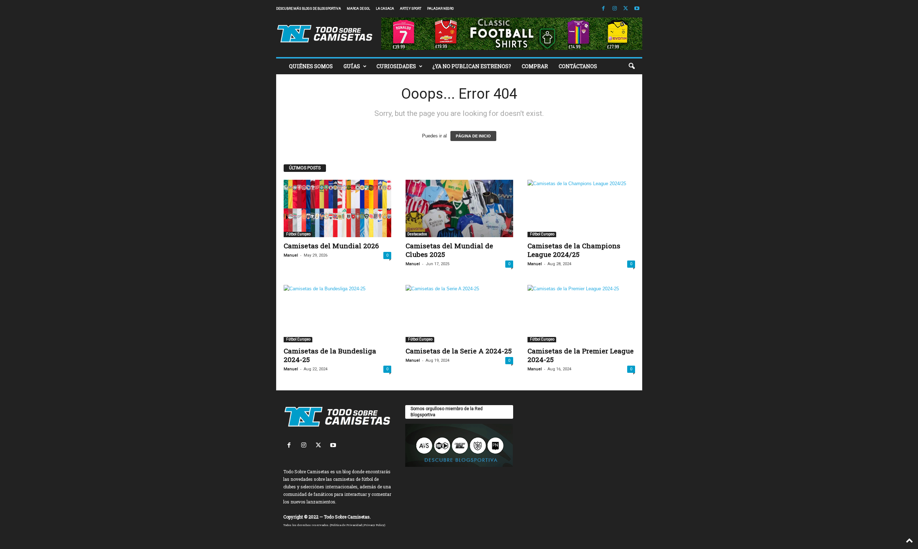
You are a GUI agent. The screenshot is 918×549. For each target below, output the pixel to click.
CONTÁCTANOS (578, 66)
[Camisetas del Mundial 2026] (337, 208)
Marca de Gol (358, 8)
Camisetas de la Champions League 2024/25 (573, 250)
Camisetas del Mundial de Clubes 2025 (449, 250)
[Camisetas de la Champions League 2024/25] (581, 208)
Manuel (291, 255)
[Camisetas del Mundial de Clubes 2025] (459, 208)
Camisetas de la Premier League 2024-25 (580, 355)
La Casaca (385, 8)
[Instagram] (614, 9)
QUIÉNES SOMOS (311, 66)
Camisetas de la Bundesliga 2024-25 (330, 355)
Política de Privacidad (346, 525)
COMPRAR (535, 66)
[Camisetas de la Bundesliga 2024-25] (337, 313)
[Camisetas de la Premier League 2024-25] (581, 313)
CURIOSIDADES (396, 66)
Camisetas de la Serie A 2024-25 (459, 350)
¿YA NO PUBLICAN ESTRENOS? (471, 66)
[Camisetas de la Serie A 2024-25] (459, 313)
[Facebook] (603, 9)
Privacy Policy (374, 525)
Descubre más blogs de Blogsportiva (308, 8)
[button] (631, 66)
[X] (625, 9)
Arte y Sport (410, 8)
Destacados (417, 234)
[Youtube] (637, 9)
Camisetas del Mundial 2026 (331, 245)
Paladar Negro (440, 8)
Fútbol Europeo (298, 234)
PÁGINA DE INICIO (473, 136)
